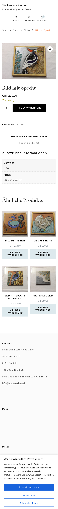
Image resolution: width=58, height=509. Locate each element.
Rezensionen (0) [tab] (29, 143)
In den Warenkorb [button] (15, 253)
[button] (50, 49)
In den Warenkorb (29, 107)
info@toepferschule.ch (13, 383)
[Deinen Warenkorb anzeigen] (42, 18)
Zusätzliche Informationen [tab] (29, 136)
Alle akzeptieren (29, 487)
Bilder (20, 124)
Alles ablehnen (29, 503)
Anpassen (29, 495)
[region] (29, 482)
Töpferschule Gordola (15, 5)
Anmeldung (28, 21)
